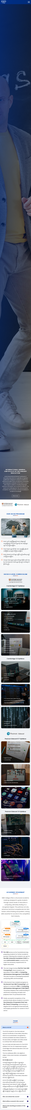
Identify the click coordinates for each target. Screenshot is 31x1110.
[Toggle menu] (29, 2)
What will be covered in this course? (13, 1101)
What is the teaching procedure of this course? (14, 1106)
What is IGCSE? (7, 1027)
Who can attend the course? (11, 1096)
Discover (15, 496)
